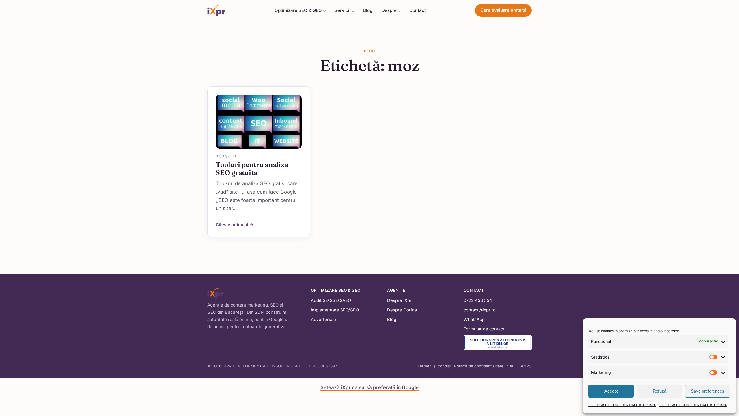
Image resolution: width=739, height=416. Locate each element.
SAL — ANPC (519, 366)
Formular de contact (484, 329)
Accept (611, 391)
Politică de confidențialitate (478, 366)
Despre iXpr (399, 300)
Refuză (659, 391)
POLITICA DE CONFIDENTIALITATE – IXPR (622, 405)
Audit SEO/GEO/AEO (331, 300)
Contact (417, 10)
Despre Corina (402, 310)
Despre (389, 10)
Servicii (342, 10)
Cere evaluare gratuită (503, 10)
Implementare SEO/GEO (335, 310)
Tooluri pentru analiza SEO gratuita (252, 168)
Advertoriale (323, 319)
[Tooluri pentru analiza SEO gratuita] (259, 121)
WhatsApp (474, 319)
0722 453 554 (478, 300)
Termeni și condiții (434, 366)
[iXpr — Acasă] (216, 10)
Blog (367, 10)
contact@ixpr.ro (480, 310)
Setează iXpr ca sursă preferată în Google (369, 387)
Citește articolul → (234, 224)
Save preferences (707, 391)
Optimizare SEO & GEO (298, 10)
